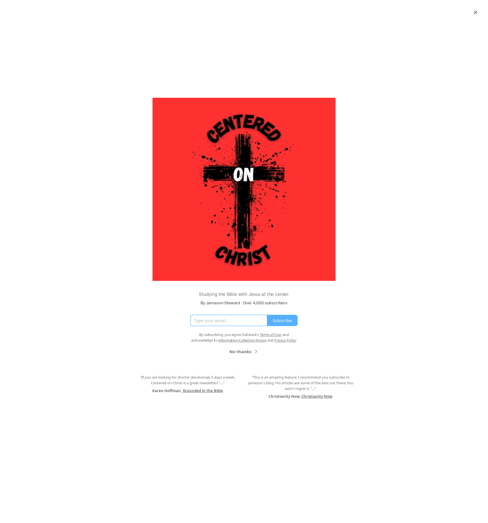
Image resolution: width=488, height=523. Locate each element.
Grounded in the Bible (203, 390)
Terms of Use (270, 334)
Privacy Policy (285, 340)
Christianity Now (316, 396)
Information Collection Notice (242, 340)
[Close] (475, 12)
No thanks (240, 351)
